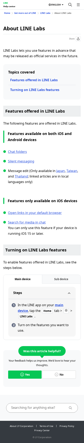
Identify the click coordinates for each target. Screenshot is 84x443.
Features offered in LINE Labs (34, 80)
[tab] (22, 279)
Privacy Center (42, 430)
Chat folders (17, 151)
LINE (5, 2)
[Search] (70, 5)
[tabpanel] (42, 312)
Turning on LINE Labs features (34, 90)
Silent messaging (21, 161)
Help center (9, 6)
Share (72, 38)
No (62, 374)
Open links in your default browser (35, 213)
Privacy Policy (67, 426)
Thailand (21, 176)
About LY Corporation (21, 426)
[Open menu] (78, 5)
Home (7, 13)
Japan (60, 171)
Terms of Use (46, 426)
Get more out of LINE (25, 13)
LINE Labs (45, 13)
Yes (27, 374)
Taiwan (71, 171)
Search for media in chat (27, 222)
